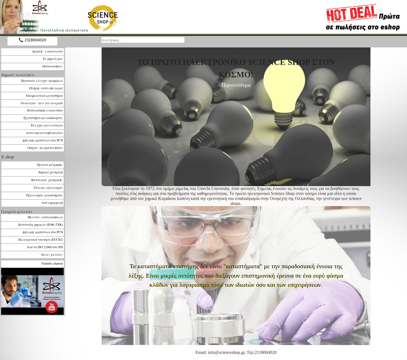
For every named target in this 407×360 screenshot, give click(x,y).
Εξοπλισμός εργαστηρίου (44, 195)
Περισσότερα (236, 85)
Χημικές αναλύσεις (18, 74)
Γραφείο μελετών (16, 211)
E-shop (7, 156)
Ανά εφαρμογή (52, 203)
